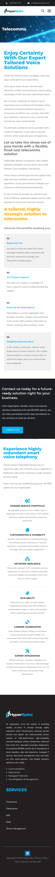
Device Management (16, 828)
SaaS (8, 821)
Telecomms (11, 801)
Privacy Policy (41, 858)
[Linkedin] (27, 853)
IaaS (8, 815)
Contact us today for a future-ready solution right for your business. (27, 393)
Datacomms (11, 808)
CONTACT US (12, 430)
